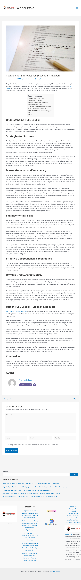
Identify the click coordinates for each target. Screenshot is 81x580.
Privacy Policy (72, 511)
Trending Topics (73, 513)
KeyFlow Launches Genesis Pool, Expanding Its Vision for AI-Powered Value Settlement (31, 483)
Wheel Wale (25, 8)
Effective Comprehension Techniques (40, 106)
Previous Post (7, 399)
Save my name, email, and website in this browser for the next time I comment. (33, 444)
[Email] (34, 384)
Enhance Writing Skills (35, 104)
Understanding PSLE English (37, 98)
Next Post (75, 399)
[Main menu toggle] (77, 8)
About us (73, 506)
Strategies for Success (35, 100)
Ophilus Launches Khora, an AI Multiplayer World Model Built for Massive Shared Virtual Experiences (35, 487)
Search (5, 471)
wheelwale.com (55, 571)
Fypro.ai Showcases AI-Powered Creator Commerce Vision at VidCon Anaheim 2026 (30, 496)
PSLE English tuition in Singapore (16, 311)
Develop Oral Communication (37, 108)
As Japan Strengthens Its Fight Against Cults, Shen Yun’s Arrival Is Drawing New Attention (31, 493)
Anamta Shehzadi (25, 380)
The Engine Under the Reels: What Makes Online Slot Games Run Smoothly (27, 490)
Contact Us (72, 509)
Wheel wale (68, 534)
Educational (22, 79)
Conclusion (32, 113)
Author (31, 115)
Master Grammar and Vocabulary (38, 102)
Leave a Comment (12, 79)
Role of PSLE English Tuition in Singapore (40, 111)
